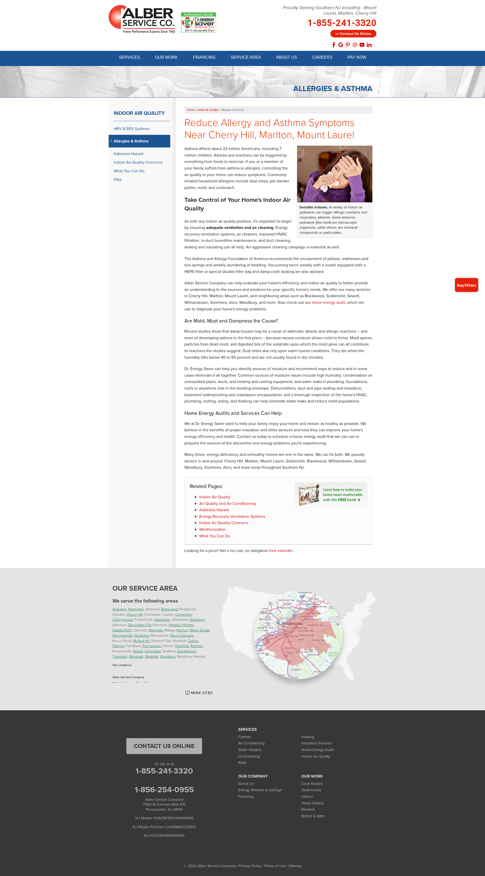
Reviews (308, 809)
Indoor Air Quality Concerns (223, 523)
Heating (307, 737)
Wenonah (136, 656)
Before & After (313, 816)
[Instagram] (355, 45)
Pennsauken (152, 645)
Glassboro (197, 619)
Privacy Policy (250, 866)
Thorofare (119, 656)
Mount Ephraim (181, 635)
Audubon (119, 609)
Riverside (182, 645)
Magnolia (156, 630)
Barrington (136, 609)
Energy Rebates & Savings (260, 790)
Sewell (138, 651)
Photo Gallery (312, 803)
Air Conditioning (251, 743)
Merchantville (122, 635)
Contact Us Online (164, 746)
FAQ (117, 179)
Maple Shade (199, 630)
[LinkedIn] (369, 45)
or (353, 34)
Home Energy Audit (317, 750)
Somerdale (152, 651)
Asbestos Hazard (214, 510)
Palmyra (118, 645)
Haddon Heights (181, 624)
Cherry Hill (135, 614)
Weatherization (212, 529)
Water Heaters (249, 750)
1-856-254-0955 (164, 789)
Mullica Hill (141, 640)
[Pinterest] (348, 45)
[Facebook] (334, 45)
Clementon (183, 614)
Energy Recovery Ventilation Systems (232, 516)
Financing (246, 796)
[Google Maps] (341, 45)
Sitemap (295, 866)
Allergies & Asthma (131, 141)
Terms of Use (275, 866)
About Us (246, 783)
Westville (151, 656)
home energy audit (328, 302)
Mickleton (141, 635)
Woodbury (167, 656)
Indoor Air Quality (214, 497)
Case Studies (312, 783)
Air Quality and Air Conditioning (227, 503)
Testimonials (311, 790)
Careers (244, 737)
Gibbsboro (162, 619)
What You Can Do (214, 536)
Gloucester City (139, 624)
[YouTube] (362, 45)
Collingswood (122, 619)
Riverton (196, 645)
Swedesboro (186, 651)
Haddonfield (121, 630)
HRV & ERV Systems (132, 128)
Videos (307, 796)
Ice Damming (249, 756)
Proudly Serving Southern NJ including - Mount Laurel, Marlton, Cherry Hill (329, 10)
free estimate (281, 550)
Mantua (182, 630)
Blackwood (169, 609)
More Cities (202, 693)
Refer (242, 762)
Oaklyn (193, 640)
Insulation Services (316, 743)
